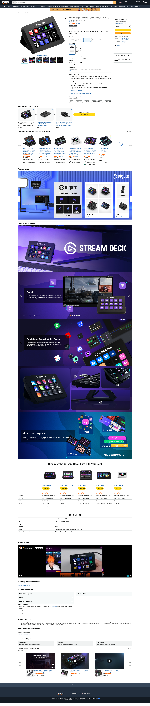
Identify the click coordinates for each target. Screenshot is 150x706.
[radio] (24, 60)
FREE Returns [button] (72, 35)
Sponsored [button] (20, 650)
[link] (45, 114)
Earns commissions (39, 547)
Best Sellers (33, 6)
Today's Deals (64, 6)
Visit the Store (89, 216)
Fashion (87, 6)
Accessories (29, 12)
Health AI (9, 6)
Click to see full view (42, 55)
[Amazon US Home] (60, 694)
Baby (127, 6)
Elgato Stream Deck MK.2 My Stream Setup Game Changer (37, 548)
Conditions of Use (55, 698)
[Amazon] (5, 2)
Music (97, 6)
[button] (3, 6)
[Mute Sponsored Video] (53, 667)
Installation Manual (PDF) (24, 585)
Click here (54, 606)
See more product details (76, 90)
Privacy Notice (63, 698)
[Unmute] (130, 576)
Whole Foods (56, 6)
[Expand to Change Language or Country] (79, 693)
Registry (92, 6)
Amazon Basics (25, 6)
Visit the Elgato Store (74, 22)
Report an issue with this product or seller (81, 93)
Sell (82, 6)
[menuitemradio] (128, 576)
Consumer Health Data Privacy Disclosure (76, 698)
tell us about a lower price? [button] (35, 613)
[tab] (70, 315)
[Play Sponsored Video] (75, 661)
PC (25, 12)
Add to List (118, 50)
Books (71, 6)
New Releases (41, 6)
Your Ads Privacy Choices (92, 698)
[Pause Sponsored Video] (53, 664)
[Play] (19, 576)
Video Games (21, 12)
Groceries (49, 6)
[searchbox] (64, 2)
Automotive (122, 6)
